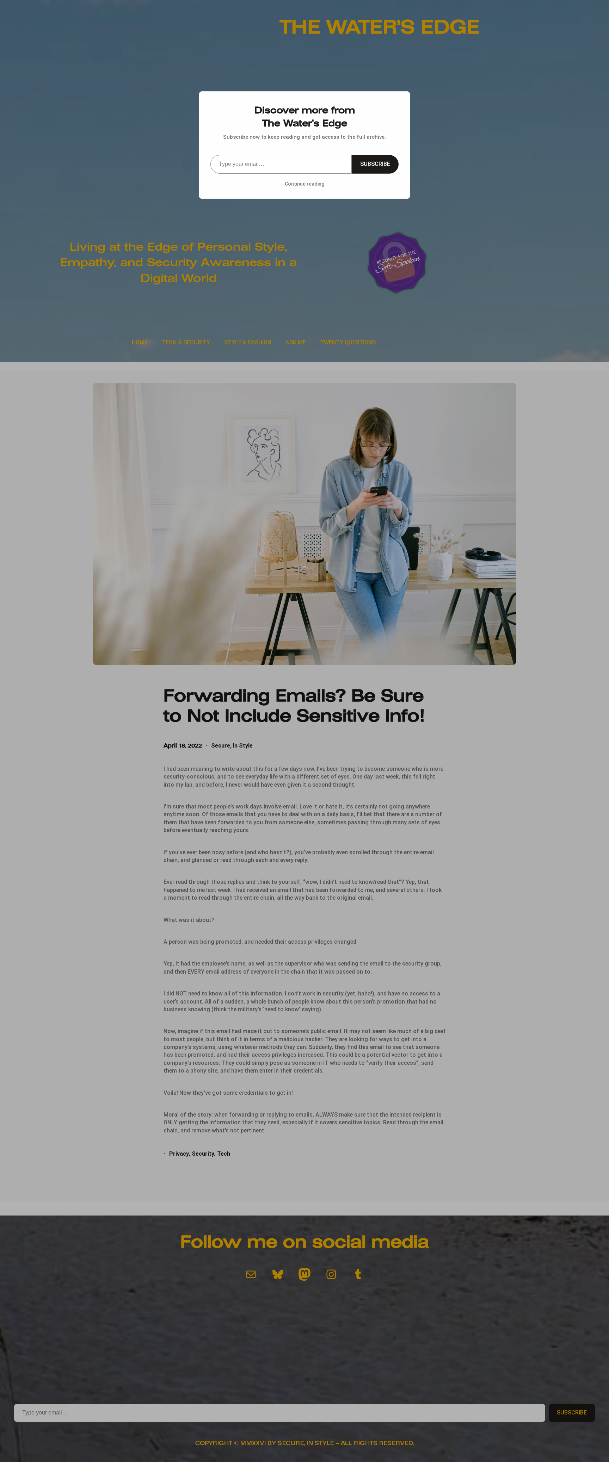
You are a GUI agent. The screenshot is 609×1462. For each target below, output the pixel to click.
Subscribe (375, 164)
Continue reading (304, 184)
